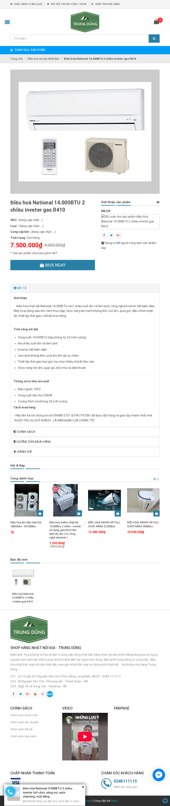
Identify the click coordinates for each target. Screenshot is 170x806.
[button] (85, 288)
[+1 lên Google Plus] (119, 235)
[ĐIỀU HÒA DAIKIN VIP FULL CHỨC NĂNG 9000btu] (143, 500)
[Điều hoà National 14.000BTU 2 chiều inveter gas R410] (22, 577)
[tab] (85, 288)
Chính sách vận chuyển (24, 722)
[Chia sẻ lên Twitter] (111, 235)
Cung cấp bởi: (19, 231)
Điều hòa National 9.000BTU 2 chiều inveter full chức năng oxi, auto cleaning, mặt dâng (47, 788)
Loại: (13, 226)
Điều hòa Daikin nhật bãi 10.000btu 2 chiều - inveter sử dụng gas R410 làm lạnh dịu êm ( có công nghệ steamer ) (65, 530)
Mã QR (105, 211)
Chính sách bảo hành (23, 736)
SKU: (13, 220)
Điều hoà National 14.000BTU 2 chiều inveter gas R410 (23, 597)
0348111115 (125, 781)
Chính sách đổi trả (21, 729)
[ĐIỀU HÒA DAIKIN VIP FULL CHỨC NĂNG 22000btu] (104, 500)
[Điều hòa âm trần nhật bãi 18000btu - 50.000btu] (26, 500)
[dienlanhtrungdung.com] (85, 22)
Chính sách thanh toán (24, 715)
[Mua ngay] (40, 513)
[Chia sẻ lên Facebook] (104, 235)
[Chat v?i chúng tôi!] (159, 775)
